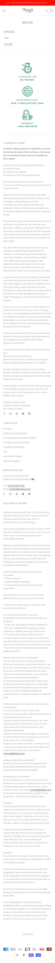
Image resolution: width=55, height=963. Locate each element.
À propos (7, 428)
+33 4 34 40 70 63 (15, 485)
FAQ (5, 451)
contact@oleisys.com (20, 489)
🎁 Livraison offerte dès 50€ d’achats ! (27, 3)
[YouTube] (23, 413)
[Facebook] (4, 413)
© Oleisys (27, 934)
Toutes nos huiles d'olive (15, 433)
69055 (9, 32)
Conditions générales (13, 447)
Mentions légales (11, 460)
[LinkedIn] (29, 413)
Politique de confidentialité (16, 442)
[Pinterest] (17, 413)
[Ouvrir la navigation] (3, 10)
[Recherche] (47, 10)
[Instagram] (10, 413)
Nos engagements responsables (19, 437)
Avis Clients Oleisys (12, 456)
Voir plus (8, 43)
